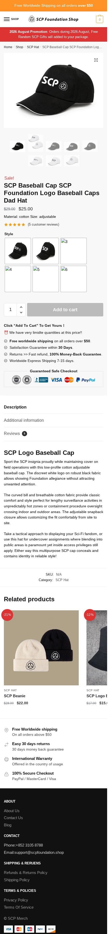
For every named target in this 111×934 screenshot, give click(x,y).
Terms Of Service (19, 907)
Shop (19, 47)
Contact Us (13, 818)
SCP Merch (18, 918)
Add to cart (65, 309)
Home (8, 47)
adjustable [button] (48, 216)
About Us (12, 811)
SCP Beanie (14, 696)
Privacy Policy (16, 900)
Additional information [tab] (24, 420)
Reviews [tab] (14, 433)
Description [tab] (15, 407)
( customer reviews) (43, 224)
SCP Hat (33, 47)
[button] (96, 60)
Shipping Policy (17, 880)
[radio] (18, 251)
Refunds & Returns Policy (25, 872)
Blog (7, 825)
